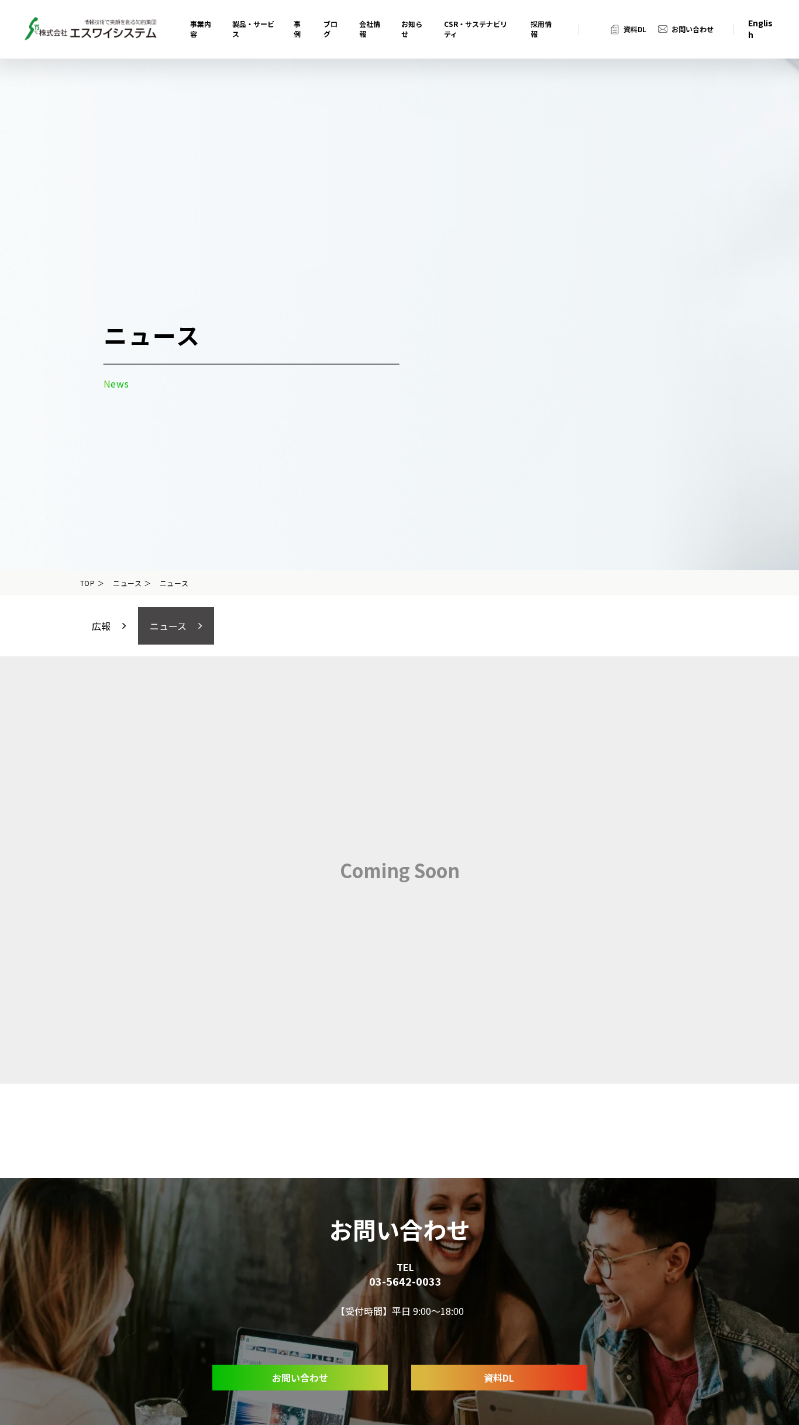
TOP (87, 583)
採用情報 (541, 29)
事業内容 (200, 29)
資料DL (635, 29)
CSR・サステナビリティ (475, 29)
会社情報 (369, 29)
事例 (297, 29)
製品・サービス (253, 29)
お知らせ (411, 29)
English (760, 29)
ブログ (330, 29)
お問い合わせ (692, 29)
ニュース (127, 583)
